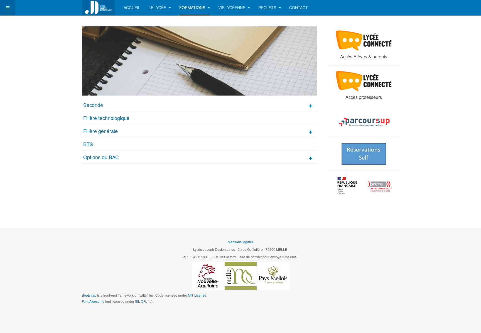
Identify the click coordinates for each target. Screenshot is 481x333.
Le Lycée (158, 7)
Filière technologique (106, 117)
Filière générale (100, 130)
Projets (267, 7)
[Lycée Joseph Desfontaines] (98, 7)
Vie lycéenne (232, 7)
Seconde (93, 104)
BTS (88, 143)
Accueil (132, 7)
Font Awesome (93, 301)
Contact (298, 7)
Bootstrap (89, 295)
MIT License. (197, 295)
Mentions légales (241, 241)
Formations (192, 7)
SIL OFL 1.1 (144, 301)
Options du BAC (101, 157)
